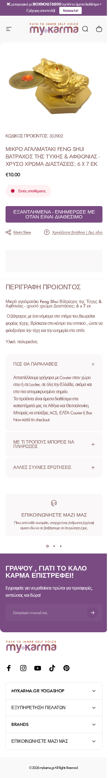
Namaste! (70, 10)
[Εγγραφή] (88, 617)
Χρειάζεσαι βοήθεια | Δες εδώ (77, 232)
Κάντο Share (22, 232)
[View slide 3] (58, 550)
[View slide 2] (52, 550)
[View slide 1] (45, 550)
